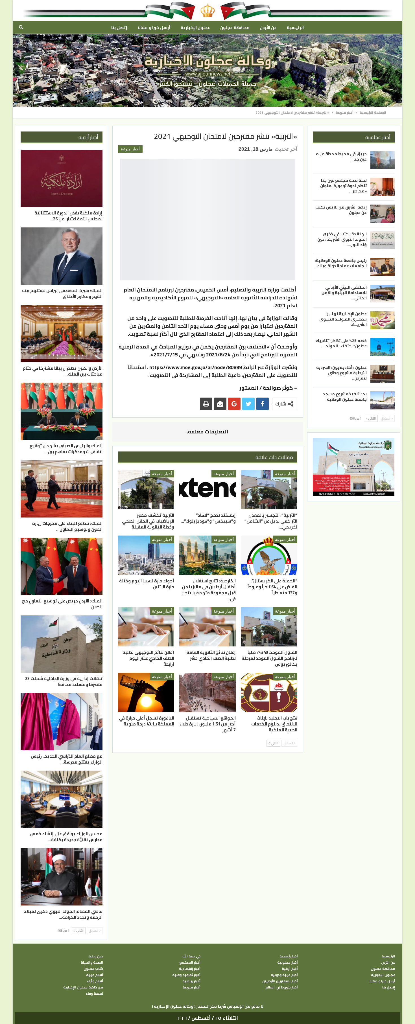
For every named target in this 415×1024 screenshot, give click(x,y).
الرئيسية (295, 27)
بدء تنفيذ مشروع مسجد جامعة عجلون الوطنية (345, 396)
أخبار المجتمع (189, 962)
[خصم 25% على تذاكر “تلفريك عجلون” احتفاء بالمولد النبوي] (382, 347)
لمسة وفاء (94, 993)
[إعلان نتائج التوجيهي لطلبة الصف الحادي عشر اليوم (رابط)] (146, 627)
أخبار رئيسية (288, 956)
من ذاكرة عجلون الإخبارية (83, 987)
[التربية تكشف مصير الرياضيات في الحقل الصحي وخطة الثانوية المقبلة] (146, 489)
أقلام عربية (94, 975)
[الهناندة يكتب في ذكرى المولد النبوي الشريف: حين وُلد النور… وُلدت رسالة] (382, 240)
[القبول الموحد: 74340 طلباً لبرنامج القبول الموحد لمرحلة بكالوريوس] (269, 627)
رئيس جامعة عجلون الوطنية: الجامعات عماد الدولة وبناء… (340, 263)
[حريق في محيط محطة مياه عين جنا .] (382, 160)
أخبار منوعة (130, 149)
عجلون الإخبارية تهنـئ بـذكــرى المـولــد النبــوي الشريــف (343, 319)
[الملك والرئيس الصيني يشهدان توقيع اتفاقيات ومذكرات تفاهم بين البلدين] (61, 411)
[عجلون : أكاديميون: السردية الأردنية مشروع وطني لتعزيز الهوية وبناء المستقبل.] (382, 374)
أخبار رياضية (191, 981)
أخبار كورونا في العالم (281, 987)
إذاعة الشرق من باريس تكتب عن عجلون (341, 209)
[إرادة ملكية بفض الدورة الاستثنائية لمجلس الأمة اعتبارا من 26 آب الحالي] (61, 178)
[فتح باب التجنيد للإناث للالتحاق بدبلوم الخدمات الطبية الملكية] (269, 692)
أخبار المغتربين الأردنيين (280, 981)
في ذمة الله (191, 956)
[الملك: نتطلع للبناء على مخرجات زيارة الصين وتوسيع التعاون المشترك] (61, 489)
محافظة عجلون (234, 27)
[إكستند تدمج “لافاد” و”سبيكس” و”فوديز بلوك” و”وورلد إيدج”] (207, 489)
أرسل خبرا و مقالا (153, 27)
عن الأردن (268, 27)
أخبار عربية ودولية (284, 975)
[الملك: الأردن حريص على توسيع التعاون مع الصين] (61, 566)
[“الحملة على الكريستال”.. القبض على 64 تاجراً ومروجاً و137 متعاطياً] (269, 555)
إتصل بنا (119, 27)
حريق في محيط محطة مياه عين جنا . (341, 156)
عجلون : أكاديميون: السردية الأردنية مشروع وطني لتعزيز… (341, 373)
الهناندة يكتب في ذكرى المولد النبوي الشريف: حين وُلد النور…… (342, 239)
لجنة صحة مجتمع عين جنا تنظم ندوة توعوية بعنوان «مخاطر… (343, 186)
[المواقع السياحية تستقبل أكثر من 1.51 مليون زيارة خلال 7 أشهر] (207, 692)
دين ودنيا (96, 956)
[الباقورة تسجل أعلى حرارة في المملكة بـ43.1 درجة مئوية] (146, 692)
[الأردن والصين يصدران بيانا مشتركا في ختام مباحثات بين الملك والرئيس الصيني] (61, 333)
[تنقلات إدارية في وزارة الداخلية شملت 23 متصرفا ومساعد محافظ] (61, 644)
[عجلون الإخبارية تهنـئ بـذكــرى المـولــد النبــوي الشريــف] (382, 320)
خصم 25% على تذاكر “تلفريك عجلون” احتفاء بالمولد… (341, 343)
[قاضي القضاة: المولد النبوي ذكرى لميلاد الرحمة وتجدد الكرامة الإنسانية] (61, 876)
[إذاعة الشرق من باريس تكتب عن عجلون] (382, 214)
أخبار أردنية (290, 969)
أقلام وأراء (95, 981)
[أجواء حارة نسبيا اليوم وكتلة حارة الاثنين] (146, 555)
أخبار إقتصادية (189, 969)
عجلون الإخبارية (195, 27)
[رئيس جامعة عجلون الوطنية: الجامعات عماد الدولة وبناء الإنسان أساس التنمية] (382, 267)
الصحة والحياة (92, 962)
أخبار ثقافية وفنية (186, 975)
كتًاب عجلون (93, 969)
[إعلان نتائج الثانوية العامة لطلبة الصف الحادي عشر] (207, 627)
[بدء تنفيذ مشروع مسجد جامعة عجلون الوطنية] (382, 400)
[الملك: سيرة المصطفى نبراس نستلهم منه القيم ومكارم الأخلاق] (61, 256)
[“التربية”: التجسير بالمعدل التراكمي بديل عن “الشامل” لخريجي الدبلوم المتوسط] (269, 489)
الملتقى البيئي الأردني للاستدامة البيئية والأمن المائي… (344, 293)
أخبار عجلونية (287, 962)
